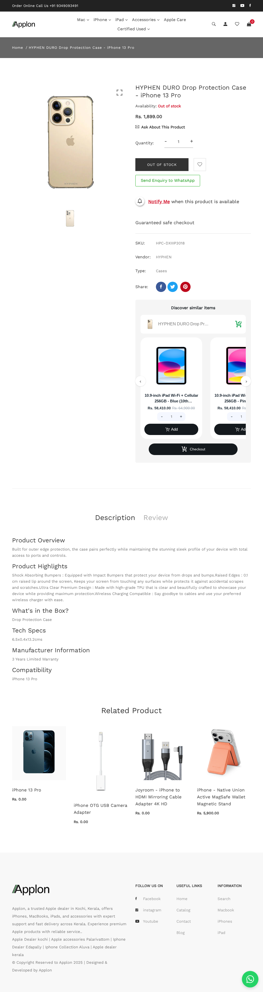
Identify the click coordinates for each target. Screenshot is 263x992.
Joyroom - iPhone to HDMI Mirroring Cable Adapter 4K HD (158, 796)
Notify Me (159, 201)
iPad (119, 19)
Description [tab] (115, 517)
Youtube (150, 921)
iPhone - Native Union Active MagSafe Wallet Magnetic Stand (221, 796)
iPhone (100, 19)
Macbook (226, 910)
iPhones (225, 921)
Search (224, 898)
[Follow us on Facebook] (161, 287)
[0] (249, 24)
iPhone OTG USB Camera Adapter (100, 809)
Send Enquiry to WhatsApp (168, 180)
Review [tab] (155, 517)
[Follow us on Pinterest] (185, 287)
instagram (152, 910)
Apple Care (175, 19)
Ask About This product (163, 127)
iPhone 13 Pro (26, 789)
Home (17, 47)
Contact (183, 921)
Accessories (144, 19)
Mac (81, 19)
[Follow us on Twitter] (172, 287)
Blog (180, 932)
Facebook (152, 898)
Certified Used (131, 28)
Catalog (183, 910)
